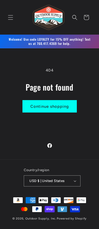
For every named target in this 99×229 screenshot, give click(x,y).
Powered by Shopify (72, 218)
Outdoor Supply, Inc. (40, 218)
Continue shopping (49, 106)
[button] (10, 17)
